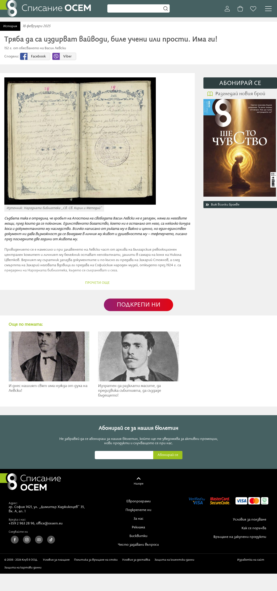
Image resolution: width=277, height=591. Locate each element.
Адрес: (13, 503)
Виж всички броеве (225, 205)
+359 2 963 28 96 (21, 523)
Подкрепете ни (138, 510)
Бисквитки (138, 536)
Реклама (138, 527)
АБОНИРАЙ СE (240, 83)
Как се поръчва (254, 528)
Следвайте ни (18, 532)
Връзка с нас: (17, 519)
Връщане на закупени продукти (239, 537)
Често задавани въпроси (138, 545)
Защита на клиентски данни (174, 560)
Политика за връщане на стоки (96, 560)
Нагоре (138, 483)
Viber (67, 56)
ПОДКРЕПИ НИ (138, 305)
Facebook (38, 56)
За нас (138, 519)
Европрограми (138, 501)
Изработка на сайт (251, 560)
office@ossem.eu (49, 523)
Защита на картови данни (23, 567)
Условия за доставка (136, 560)
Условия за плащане (56, 560)
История (10, 26)
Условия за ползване (249, 520)
